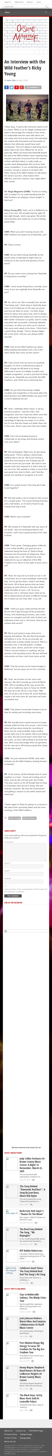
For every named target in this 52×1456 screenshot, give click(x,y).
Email (7, 871)
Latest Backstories (13, 1152)
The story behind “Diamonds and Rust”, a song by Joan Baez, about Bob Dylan (32, 1191)
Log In (38, 2)
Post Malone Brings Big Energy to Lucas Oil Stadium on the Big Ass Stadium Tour (32, 1347)
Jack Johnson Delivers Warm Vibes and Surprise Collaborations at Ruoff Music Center (33, 1323)
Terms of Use (18, 2)
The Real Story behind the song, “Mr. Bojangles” (31, 1232)
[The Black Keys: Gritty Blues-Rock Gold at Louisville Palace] (12, 1400)
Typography (25, 1438)
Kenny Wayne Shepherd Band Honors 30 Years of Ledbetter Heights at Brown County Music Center (32, 1374)
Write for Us (10, 1441)
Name (7, 863)
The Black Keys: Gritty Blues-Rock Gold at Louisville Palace (31, 1398)
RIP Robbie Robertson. (31, 1250)
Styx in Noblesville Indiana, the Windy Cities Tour (33, 1297)
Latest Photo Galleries (15, 1288)
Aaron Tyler (11, 80)
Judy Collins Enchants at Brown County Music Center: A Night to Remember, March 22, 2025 (32, 1165)
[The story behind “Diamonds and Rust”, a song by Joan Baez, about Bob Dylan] (12, 1191)
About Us (8, 2)
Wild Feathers (29, 818)
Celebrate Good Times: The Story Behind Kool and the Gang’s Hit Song (32, 1271)
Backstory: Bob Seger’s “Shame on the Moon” (32, 1212)
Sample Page (26, 1434)
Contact (30, 2)
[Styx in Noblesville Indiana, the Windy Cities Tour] (12, 1299)
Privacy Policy (10, 1434)
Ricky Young (14, 818)
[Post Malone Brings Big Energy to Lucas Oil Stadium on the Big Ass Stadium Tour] (12, 1348)
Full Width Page (36, 1431)
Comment (9, 842)
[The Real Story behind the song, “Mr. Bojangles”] (12, 1234)
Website (7, 878)
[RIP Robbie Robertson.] (12, 1255)
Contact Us (21, 1431)
